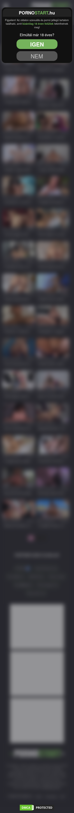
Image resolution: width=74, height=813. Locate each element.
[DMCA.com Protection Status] (37, 807)
